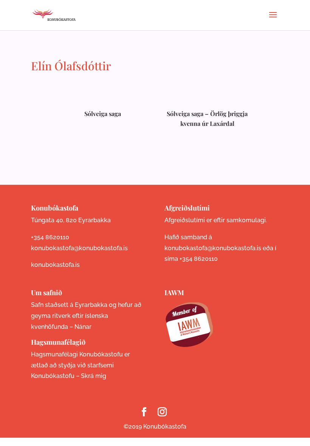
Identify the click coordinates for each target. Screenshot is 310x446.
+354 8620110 (50, 237)
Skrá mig (93, 375)
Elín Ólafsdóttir (71, 65)
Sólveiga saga (102, 114)
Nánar (82, 326)
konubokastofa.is (55, 264)
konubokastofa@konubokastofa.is (79, 248)
